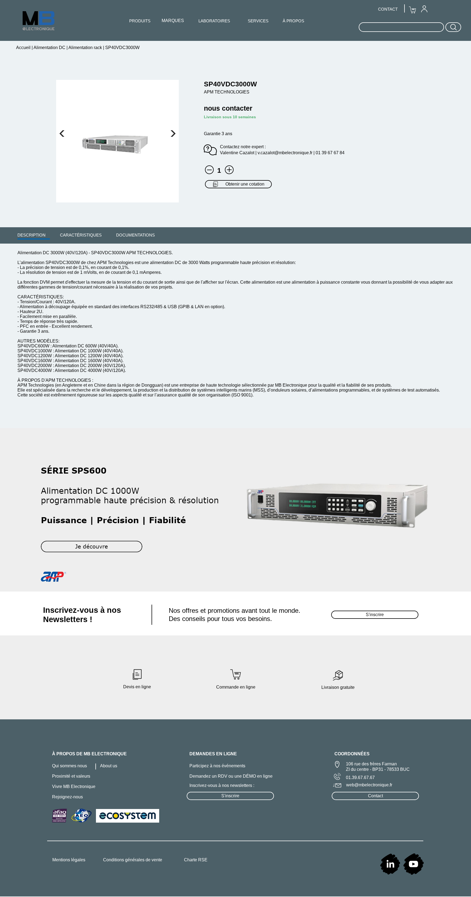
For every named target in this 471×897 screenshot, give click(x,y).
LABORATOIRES (214, 21)
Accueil (24, 47)
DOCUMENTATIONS (135, 235)
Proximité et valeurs (71, 776)
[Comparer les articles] (229, 169)
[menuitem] (31, 235)
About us (108, 765)
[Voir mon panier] (62, 133)
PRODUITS (139, 21)
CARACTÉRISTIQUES (81, 235)
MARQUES (173, 20)
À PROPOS (293, 21)
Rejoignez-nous (67, 797)
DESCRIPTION (31, 235)
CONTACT (388, 9)
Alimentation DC (50, 47)
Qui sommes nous (69, 765)
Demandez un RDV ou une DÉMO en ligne (231, 776)
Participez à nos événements (217, 765)
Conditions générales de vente (132, 859)
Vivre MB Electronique (73, 786)
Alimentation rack (85, 47)
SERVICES (258, 21)
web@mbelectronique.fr (369, 785)
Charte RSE (195, 859)
